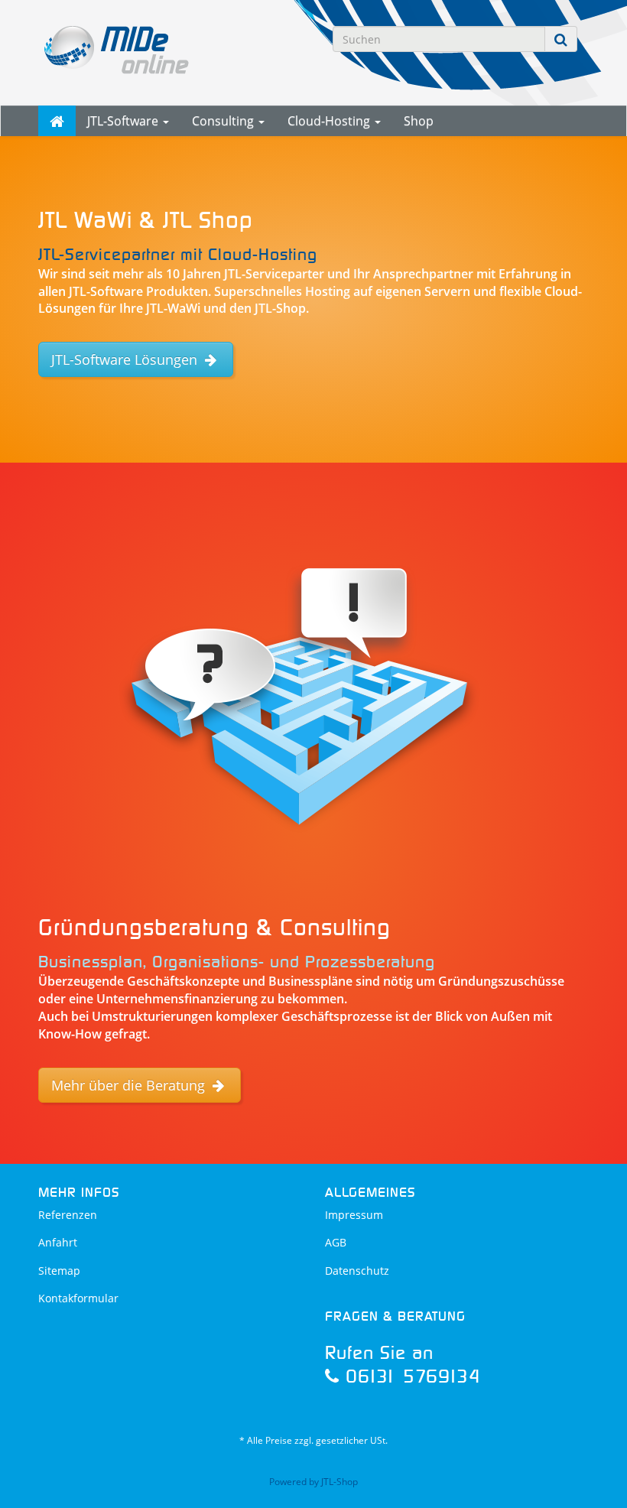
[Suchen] (560, 39)
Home (57, 121)
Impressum (354, 1214)
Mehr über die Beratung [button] (130, 1085)
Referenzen (67, 1214)
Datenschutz (357, 1270)
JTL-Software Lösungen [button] (126, 359)
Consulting (224, 120)
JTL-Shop (339, 1481)
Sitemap (59, 1270)
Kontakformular (78, 1298)
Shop (419, 120)
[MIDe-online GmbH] (122, 49)
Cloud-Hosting (330, 120)
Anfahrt (57, 1242)
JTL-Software (124, 120)
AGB (335, 1242)
